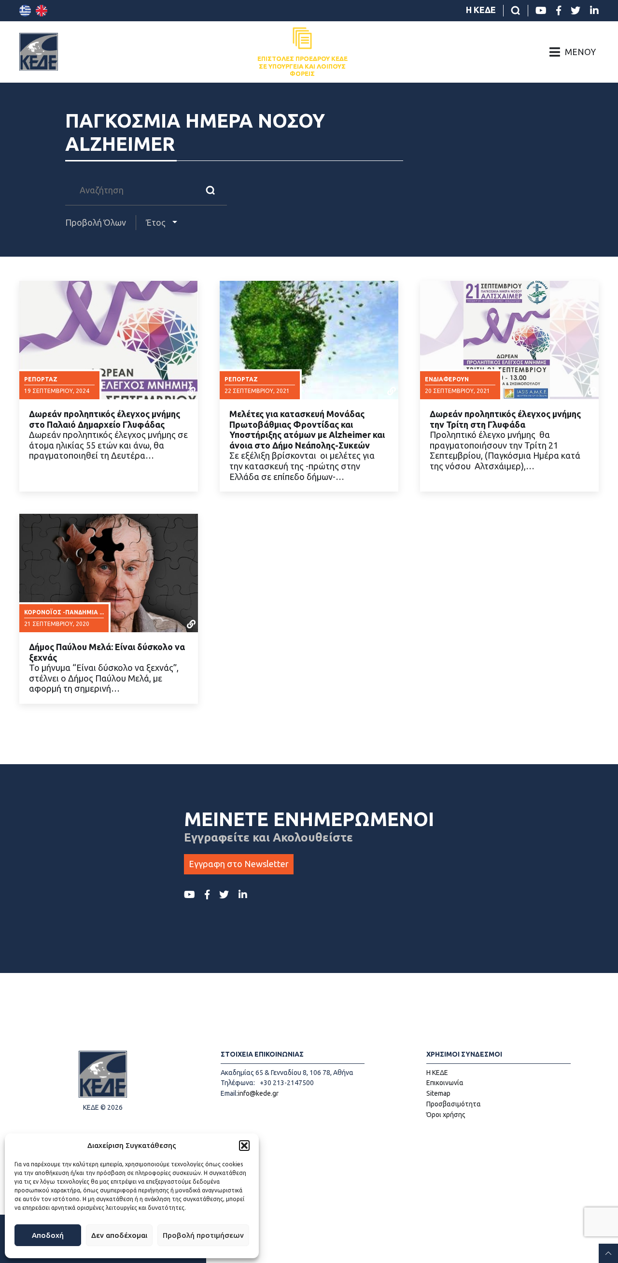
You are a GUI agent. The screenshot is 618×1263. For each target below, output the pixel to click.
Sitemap (438, 1093)
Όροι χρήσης (445, 1114)
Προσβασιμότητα (453, 1104)
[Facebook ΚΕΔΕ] (558, 10)
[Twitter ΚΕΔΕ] (575, 10)
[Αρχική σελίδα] (38, 51)
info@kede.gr (258, 1093)
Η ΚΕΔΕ (481, 10)
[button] (244, 1145)
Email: (229, 1093)
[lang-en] (41, 10)
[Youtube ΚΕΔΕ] (541, 10)
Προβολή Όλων (95, 222)
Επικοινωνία (445, 1083)
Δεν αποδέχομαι (119, 1235)
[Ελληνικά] (25, 10)
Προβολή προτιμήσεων (203, 1235)
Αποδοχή (48, 1235)
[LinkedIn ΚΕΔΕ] (594, 10)
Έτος (157, 222)
